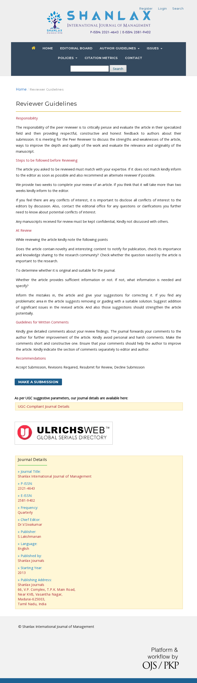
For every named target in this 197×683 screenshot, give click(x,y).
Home (48, 48)
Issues (153, 48)
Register (146, 8)
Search (118, 68)
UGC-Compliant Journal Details (44, 406)
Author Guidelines (118, 48)
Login (162, 8)
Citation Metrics (101, 58)
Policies (66, 58)
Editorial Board (76, 48)
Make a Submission (38, 382)
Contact (133, 58)
